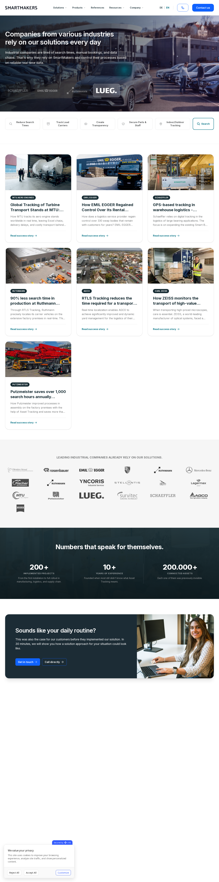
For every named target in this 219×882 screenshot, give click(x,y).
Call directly (52, 662)
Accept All (31, 872)
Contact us (203, 7)
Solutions (58, 7)
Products (77, 7)
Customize (63, 872)
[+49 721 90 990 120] (182, 8)
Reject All (14, 872)
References (97, 7)
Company (135, 7)
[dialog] (39, 861)
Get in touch (25, 662)
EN (167, 7)
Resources (115, 7)
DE (161, 7)
